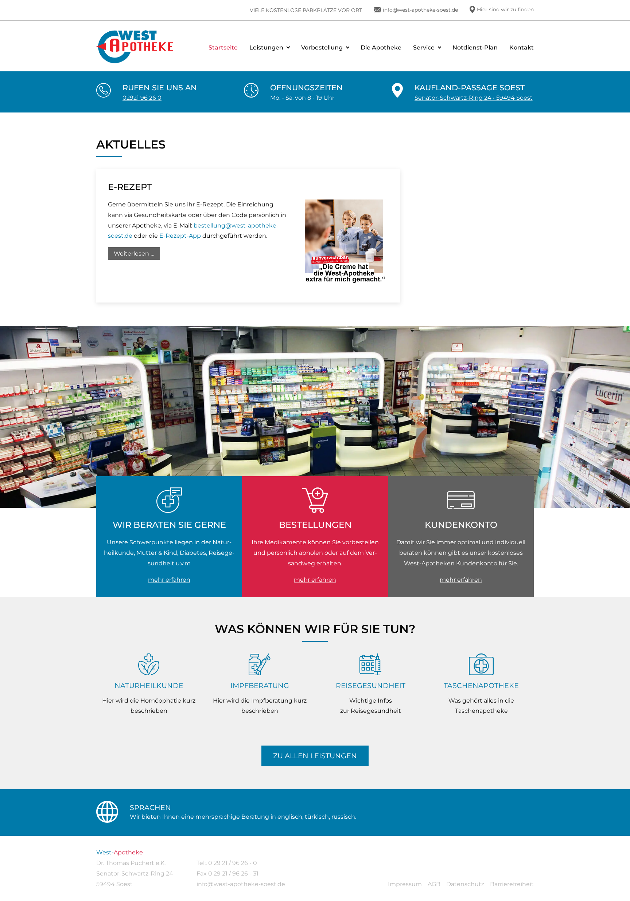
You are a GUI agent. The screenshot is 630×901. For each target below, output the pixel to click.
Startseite (223, 47)
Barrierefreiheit (512, 884)
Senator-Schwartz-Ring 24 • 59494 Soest (474, 97)
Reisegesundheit (370, 685)
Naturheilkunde (148, 685)
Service (424, 47)
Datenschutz (465, 884)
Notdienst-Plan (475, 47)
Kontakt (521, 47)
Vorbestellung (322, 47)
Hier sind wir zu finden (505, 9)
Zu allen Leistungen (315, 755)
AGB (434, 884)
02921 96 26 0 (142, 97)
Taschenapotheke (481, 685)
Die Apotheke (381, 47)
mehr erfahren (169, 579)
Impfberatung (259, 685)
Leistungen (266, 47)
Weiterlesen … (137, 255)
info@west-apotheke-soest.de (420, 10)
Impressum (405, 884)
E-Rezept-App (180, 235)
